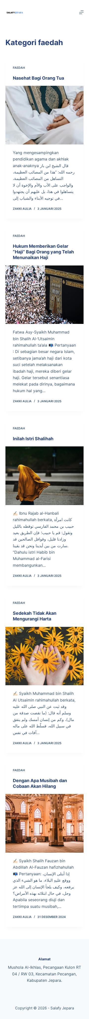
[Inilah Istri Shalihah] (44, 475)
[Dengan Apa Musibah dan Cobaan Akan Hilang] (44, 823)
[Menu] (81, 12)
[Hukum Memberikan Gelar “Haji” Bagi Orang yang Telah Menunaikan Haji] (44, 294)
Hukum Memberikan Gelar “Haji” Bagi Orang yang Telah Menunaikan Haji (43, 252)
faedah (19, 68)
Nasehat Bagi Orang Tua (38, 78)
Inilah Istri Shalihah (33, 438)
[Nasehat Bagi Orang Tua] (44, 115)
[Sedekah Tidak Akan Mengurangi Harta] (44, 656)
